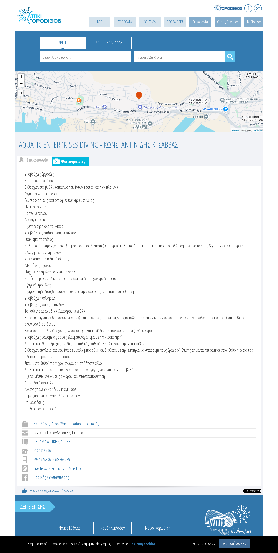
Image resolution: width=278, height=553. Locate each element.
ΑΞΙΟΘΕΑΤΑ (125, 21)
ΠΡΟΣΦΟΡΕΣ (175, 21)
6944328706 (42, 459)
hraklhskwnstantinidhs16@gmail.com (58, 468)
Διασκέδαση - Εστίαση (67, 424)
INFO (99, 21)
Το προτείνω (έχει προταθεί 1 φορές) (51, 490)
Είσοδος (256, 21)
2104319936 (42, 450)
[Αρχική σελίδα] (45, 21)
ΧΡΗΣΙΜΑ (150, 21)
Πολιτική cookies (142, 543)
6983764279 (61, 459)
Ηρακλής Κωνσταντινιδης (51, 477)
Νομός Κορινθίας (157, 528)
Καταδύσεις (41, 424)
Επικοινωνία (200, 21)
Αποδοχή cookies (234, 543)
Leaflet (235, 130)
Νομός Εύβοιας (69, 528)
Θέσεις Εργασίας (227, 21)
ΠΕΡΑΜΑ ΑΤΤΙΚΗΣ (46, 442)
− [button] (21, 83)
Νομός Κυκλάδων (112, 528)
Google (258, 130)
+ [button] (21, 77)
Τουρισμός (91, 424)
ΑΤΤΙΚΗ (66, 442)
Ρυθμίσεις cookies (204, 543)
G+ (258, 8)
